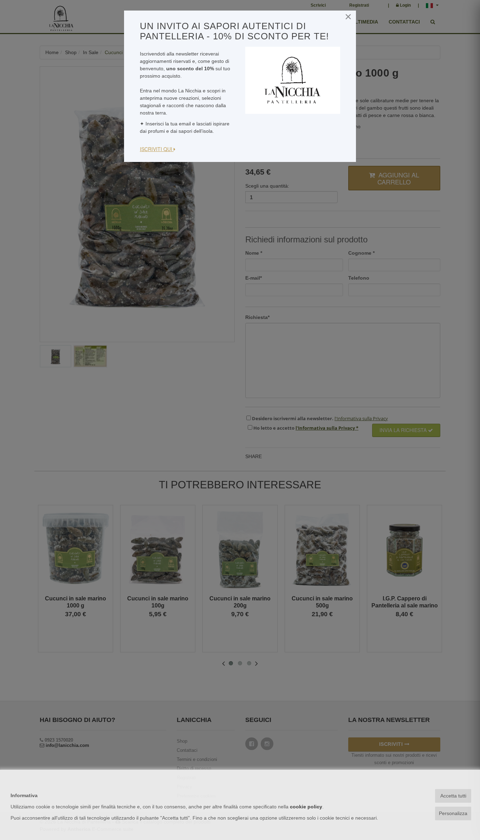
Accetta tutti (453, 796)
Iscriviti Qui (157, 148)
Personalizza (453, 813)
